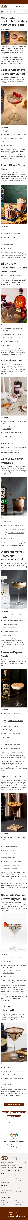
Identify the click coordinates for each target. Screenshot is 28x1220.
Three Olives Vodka (14, 233)
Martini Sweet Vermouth (15, 334)
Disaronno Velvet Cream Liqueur (17, 529)
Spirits (2, 1180)
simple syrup (11, 142)
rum (9, 787)
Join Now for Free (14, 1149)
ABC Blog (3, 1192)
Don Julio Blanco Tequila (15, 138)
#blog (5, 1113)
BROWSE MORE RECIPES (14, 1105)
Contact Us (4, 1200)
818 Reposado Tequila (14, 713)
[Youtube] (15, 1170)
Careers (17, 1194)
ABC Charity (18, 1191)
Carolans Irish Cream (16, 1071)
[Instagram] (5, 1170)
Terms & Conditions (14, 1212)
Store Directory (5, 1202)
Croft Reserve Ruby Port (15, 432)
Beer (16, 1178)
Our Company (5, 1188)
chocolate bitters (13, 341)
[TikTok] (18, 1170)
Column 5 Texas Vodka (14, 1075)
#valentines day (14, 1117)
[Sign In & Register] (23, 6)
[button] (20, 1216)
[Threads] (22, 1170)
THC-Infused (18, 1176)
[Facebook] (2, 1122)
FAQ (16, 1200)
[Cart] (26, 6)
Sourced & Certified (6, 1190)
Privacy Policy (14, 1214)
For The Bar (18, 1180)
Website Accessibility (14, 1216)
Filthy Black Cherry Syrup (15, 338)
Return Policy (18, 1204)
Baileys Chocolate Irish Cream (17, 134)
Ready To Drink (5, 1182)
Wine (2, 1178)
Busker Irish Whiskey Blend (16, 525)
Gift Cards (3, 1176)
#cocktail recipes (18, 1113)
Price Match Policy (20, 1202)
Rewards (3, 1204)
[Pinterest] (8, 1122)
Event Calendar (5, 1194)
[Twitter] (5, 1122)
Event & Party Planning (18, 1188)
